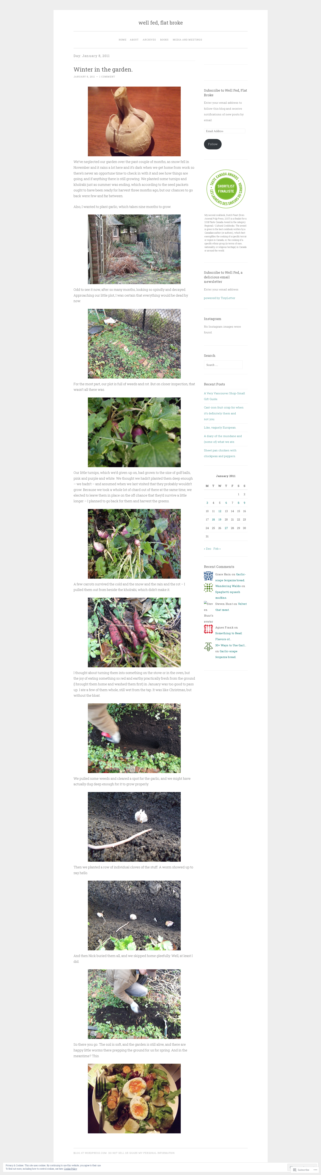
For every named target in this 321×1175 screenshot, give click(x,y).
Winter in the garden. (103, 69)
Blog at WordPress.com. (90, 1152)
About (134, 39)
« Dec (207, 548)
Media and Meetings (187, 39)
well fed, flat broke (160, 22)
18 (213, 519)
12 (219, 511)
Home (123, 39)
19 (219, 519)
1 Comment (107, 76)
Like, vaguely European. (220, 427)
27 (226, 528)
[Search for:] (223, 365)
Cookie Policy (70, 1168)
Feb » (217, 548)
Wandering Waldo (228, 586)
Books (164, 39)
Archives (149, 39)
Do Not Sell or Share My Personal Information (141, 1152)
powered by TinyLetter (219, 298)
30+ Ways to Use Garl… (230, 645)
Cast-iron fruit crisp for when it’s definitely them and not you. (224, 413)
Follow (213, 144)
